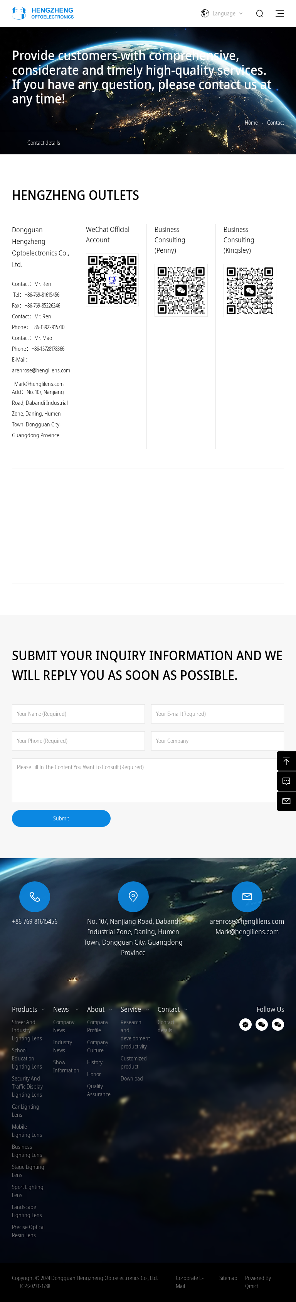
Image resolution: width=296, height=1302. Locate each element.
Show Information (66, 1066)
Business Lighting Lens (27, 1151)
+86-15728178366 (48, 349)
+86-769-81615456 (42, 295)
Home (251, 122)
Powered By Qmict (258, 1282)
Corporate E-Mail (190, 1282)
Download (132, 1078)
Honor (94, 1074)
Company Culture (97, 1046)
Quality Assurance (99, 1090)
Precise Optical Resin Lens (28, 1231)
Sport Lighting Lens (28, 1191)
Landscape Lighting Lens (27, 1211)
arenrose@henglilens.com (41, 370)
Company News (63, 1026)
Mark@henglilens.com (39, 384)
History (95, 1062)
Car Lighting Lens (25, 1111)
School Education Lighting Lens (27, 1058)
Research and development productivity (135, 1034)
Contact (275, 122)
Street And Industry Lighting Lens (27, 1030)
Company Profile (97, 1026)
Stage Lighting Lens (28, 1171)
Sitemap (228, 1278)
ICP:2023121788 (35, 1286)
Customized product (134, 1062)
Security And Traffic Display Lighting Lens (27, 1086)
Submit (61, 818)
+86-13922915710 (48, 327)
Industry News (62, 1046)
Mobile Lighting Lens (27, 1131)
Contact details (43, 142)
